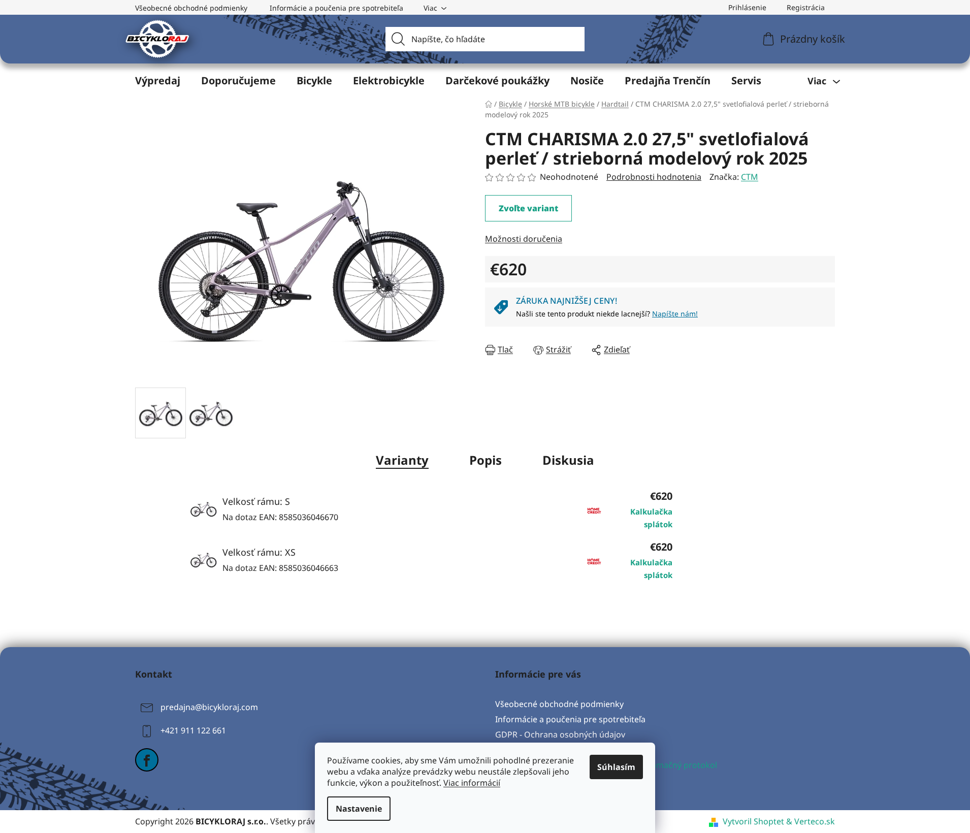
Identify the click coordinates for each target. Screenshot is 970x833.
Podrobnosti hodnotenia (653, 176)
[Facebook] (146, 760)
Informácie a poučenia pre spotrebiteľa (336, 8)
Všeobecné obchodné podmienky (191, 8)
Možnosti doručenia (523, 238)
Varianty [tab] (402, 460)
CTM (749, 176)
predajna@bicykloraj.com (209, 707)
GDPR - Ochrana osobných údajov (560, 734)
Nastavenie (359, 808)
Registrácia (806, 7)
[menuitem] (157, 80)
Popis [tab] (485, 460)
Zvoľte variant (528, 208)
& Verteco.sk (809, 821)
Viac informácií (471, 782)
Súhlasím (616, 767)
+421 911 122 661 (193, 730)
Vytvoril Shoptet (753, 821)
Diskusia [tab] (568, 460)
